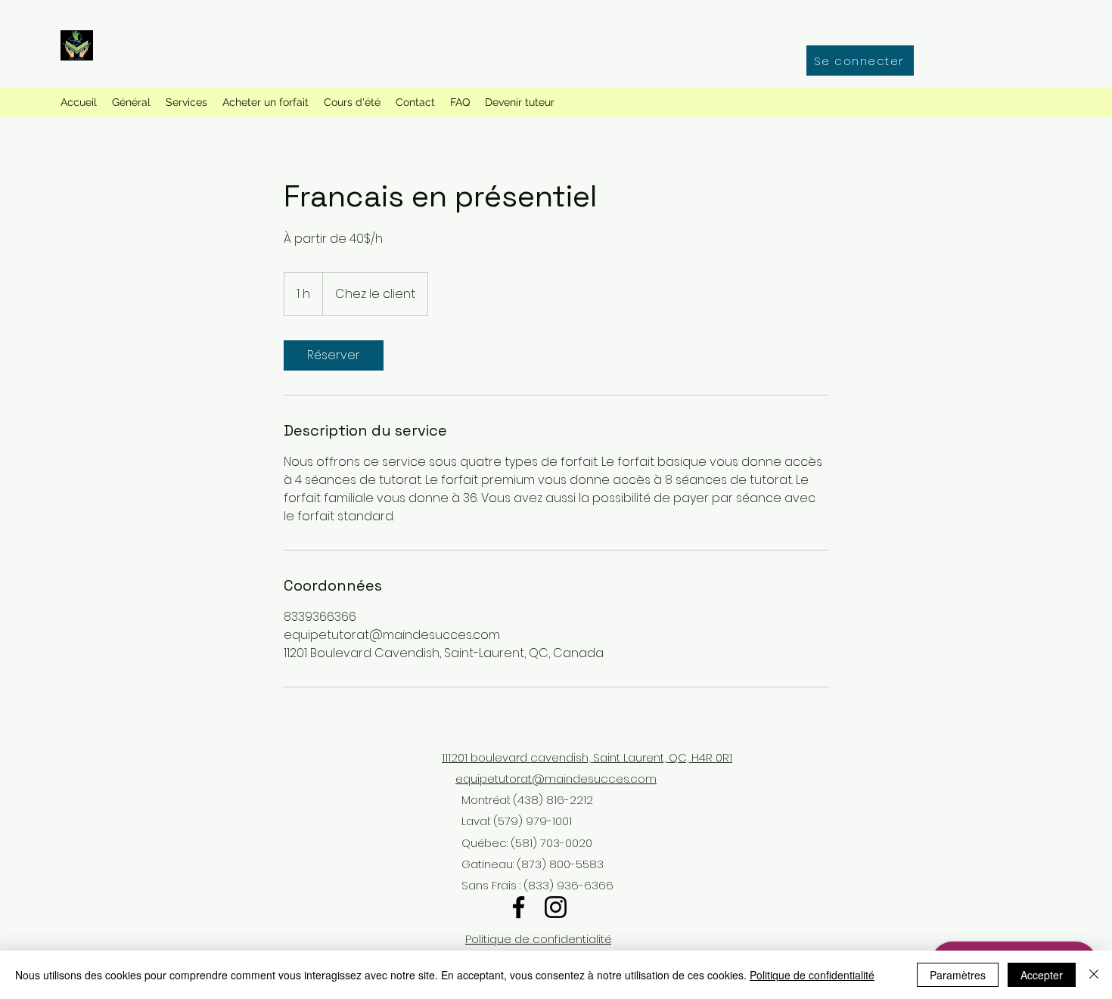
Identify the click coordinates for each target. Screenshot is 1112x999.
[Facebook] (518, 907)
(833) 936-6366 (566, 885)
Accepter (1041, 974)
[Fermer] (1094, 975)
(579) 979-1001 (532, 821)
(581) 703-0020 (551, 843)
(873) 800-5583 (559, 864)
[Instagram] (555, 907)
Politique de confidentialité (538, 939)
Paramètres (958, 974)
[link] (334, 355)
